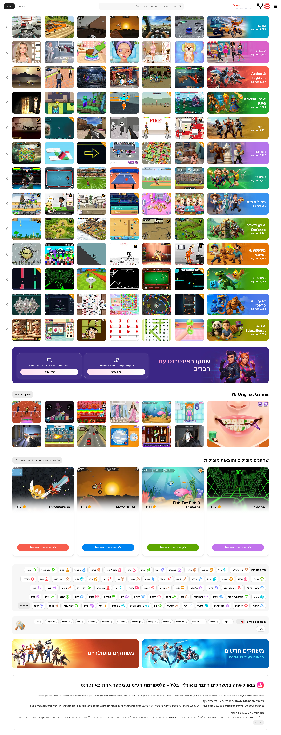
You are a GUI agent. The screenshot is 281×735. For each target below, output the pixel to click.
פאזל (125, 695)
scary (165, 622)
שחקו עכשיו (116, 371)
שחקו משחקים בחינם (59, 717)
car (36, 622)
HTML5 (203, 705)
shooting (136, 622)
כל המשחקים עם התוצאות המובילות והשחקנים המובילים (37, 460)
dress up (180, 622)
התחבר (22, 6)
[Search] (180, 6)
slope (225, 622)
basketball (196, 622)
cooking (105, 622)
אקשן (140, 695)
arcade (132, 695)
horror (91, 622)
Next (7, 27)
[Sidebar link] (275, 6)
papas (212, 622)
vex (259, 629)
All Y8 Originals (23, 394)
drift (78, 622)
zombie (65, 622)
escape (151, 622)
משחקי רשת (219, 695)
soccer (120, 622)
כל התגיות (24, 605)
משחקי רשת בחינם (151, 705)
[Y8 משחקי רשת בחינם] (264, 6)
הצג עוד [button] (259, 722)
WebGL (194, 705)
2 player (50, 622)
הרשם (9, 6)
